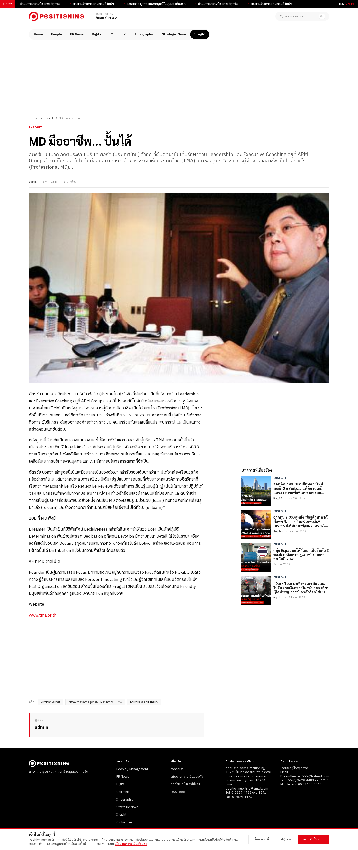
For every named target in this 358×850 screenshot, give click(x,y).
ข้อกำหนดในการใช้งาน (185, 784)
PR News (77, 34)
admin (33, 182)
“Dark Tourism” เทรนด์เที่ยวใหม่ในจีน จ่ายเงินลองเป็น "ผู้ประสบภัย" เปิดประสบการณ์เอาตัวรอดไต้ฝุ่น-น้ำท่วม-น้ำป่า (301, 588)
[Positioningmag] (56, 16)
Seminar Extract (50, 702)
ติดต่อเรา (177, 769)
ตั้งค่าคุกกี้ (261, 839)
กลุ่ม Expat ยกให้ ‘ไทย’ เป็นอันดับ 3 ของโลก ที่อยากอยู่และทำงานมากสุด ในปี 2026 (301, 554)
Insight (200, 34)
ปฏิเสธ (286, 839)
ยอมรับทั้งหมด (313, 839)
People (56, 34)
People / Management (132, 769)
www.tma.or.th (43, 615)
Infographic (144, 34)
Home (38, 34)
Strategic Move (174, 34)
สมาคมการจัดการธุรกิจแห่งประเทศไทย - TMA (95, 702)
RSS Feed (178, 792)
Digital (97, 34)
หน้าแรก (33, 118)
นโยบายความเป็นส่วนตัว (187, 776)
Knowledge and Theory (144, 702)
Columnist (119, 34)
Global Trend (125, 822)
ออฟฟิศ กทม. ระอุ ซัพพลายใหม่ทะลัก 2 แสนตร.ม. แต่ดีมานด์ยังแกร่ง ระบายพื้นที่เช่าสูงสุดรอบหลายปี (298, 488)
